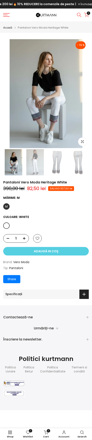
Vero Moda (21, 262)
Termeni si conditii (79, 369)
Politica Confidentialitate (52, 369)
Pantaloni (16, 268)
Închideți (86, 4)
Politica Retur (29, 369)
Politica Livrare (10, 369)
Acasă (7, 27)
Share (11, 279)
